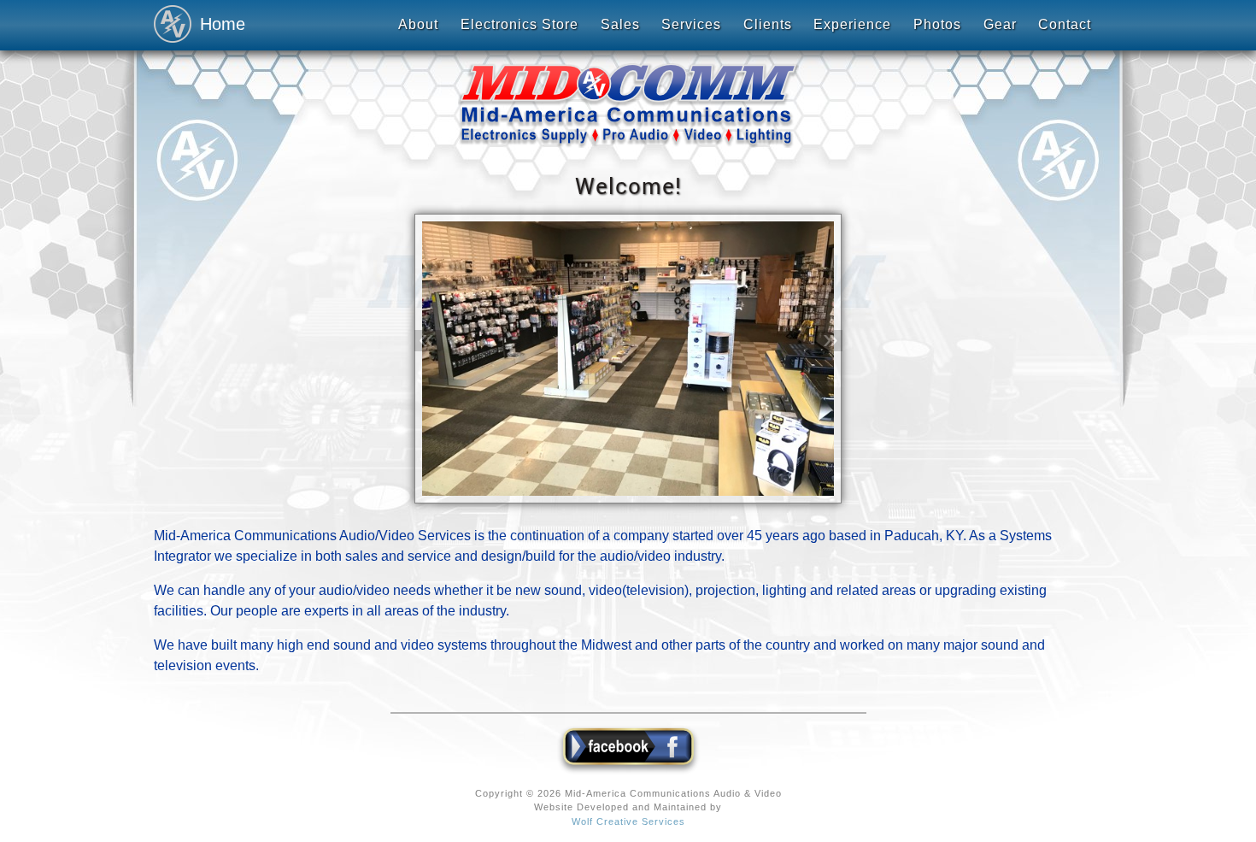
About (418, 24)
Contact (1064, 24)
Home (218, 24)
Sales (620, 24)
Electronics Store (519, 24)
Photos (937, 24)
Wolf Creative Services (628, 821)
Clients (767, 24)
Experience (852, 24)
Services (691, 24)
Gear (1000, 24)
